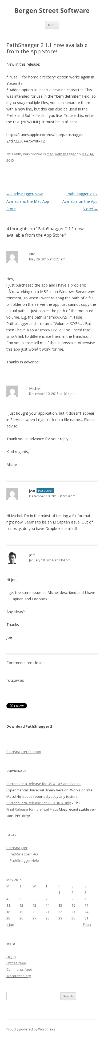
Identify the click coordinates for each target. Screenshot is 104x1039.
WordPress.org (18, 975)
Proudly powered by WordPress (30, 1029)
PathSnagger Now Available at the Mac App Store (27, 201)
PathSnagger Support (23, 751)
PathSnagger (16, 847)
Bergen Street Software (52, 10)
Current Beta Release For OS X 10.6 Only (38, 802)
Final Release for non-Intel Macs (32, 809)
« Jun (10, 924)
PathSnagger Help (24, 860)
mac (50, 154)
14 (47, 905)
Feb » (87, 924)
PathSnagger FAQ (24, 854)
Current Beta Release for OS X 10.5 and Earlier (43, 783)
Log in (11, 956)
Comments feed (19, 969)
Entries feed (16, 963)
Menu (52, 25)
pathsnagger (65, 154)
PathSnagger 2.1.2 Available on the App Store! (80, 201)
